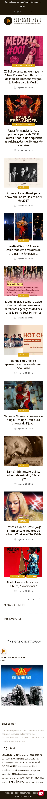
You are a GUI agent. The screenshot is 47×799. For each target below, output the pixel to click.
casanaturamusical (29, 762)
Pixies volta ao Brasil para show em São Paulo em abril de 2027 (23, 196)
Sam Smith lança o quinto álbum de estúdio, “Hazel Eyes (23, 475)
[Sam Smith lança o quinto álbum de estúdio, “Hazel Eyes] (23, 450)
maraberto (30, 774)
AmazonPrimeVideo (32, 777)
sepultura (5, 782)
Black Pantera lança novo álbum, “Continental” (23, 584)
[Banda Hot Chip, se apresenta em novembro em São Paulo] (23, 340)
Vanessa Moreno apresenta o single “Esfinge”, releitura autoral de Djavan (23, 419)
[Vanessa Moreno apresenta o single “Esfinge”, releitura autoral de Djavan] (23, 395)
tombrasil (17, 778)
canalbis (20, 758)
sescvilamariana (23, 767)
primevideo (14, 770)
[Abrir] (22, 686)
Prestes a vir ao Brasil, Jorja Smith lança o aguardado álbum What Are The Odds (23, 530)
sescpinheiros (36, 770)
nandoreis (26, 770)
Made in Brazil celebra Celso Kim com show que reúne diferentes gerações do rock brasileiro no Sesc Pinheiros (23, 307)
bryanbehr (36, 759)
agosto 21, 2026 (25, 373)
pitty (20, 770)
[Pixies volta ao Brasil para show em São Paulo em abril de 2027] (23, 172)
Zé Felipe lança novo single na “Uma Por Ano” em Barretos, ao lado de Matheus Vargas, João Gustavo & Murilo (23, 76)
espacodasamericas (32, 782)
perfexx (15, 763)
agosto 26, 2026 (25, 318)
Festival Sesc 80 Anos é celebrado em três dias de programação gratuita (23, 249)
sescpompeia (9, 758)
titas (14, 773)
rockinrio (33, 766)
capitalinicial (25, 755)
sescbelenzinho (11, 754)
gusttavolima (29, 759)
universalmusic (21, 774)
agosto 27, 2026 (25, 88)
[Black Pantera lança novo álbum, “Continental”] (23, 561)
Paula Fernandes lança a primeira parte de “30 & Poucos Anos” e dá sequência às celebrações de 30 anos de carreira (23, 137)
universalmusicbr (8, 778)
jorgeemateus (6, 774)
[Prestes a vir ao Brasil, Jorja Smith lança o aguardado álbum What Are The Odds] (23, 506)
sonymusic (9, 766)
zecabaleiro (36, 754)
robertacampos (7, 762)
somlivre (6, 770)
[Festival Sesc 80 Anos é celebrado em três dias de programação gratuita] (23, 226)
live (22, 781)
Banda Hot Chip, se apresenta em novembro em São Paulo (23, 364)
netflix (14, 781)
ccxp (41, 782)
